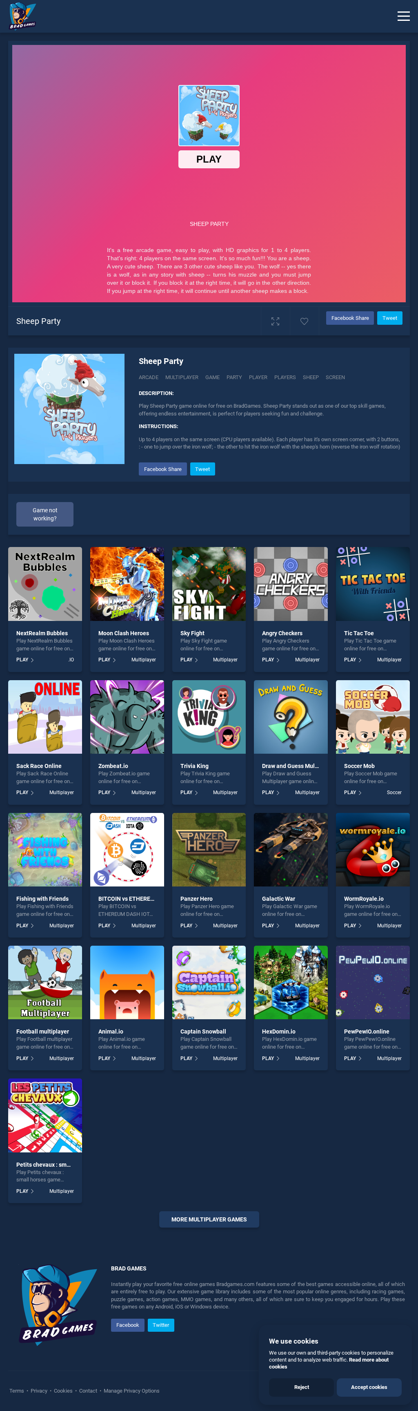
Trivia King (194, 766)
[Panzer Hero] (209, 850)
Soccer (394, 792)
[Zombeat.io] (127, 717)
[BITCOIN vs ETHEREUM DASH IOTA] (127, 850)
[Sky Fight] (209, 584)
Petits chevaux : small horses (54, 1164)
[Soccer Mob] (373, 717)
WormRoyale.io (364, 898)
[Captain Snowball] (209, 983)
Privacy (39, 1391)
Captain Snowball (203, 1031)
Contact (88, 1391)
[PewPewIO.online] (373, 983)
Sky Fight (192, 633)
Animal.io (110, 1031)
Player (258, 377)
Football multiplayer (42, 1031)
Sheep (311, 377)
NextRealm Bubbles (42, 633)
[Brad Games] (18, 16)
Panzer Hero (196, 898)
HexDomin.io (279, 1031)
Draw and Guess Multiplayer (298, 766)
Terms (17, 1391)
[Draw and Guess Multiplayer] (291, 717)
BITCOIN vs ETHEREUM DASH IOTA (143, 898)
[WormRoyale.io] (373, 850)
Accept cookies (369, 1387)
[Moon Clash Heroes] (127, 584)
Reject (301, 1387)
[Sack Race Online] (45, 717)
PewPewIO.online (366, 1031)
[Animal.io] (127, 983)
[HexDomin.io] (291, 983)
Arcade (148, 377)
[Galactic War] (291, 850)
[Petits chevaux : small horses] (45, 1115)
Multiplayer (181, 377)
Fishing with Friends (42, 898)
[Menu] (404, 16)
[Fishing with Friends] (45, 850)
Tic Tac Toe (359, 633)
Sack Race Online (39, 766)
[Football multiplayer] (45, 983)
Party (234, 377)
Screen (335, 377)
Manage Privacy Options (131, 1391)
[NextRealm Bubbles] (45, 584)
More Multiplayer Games (209, 1219)
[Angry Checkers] (291, 584)
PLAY (22, 660)
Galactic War (278, 898)
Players (285, 377)
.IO (70, 660)
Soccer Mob (359, 766)
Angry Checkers (282, 633)
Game (212, 377)
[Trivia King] (209, 717)
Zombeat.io (113, 766)
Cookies (63, 1391)
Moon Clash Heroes (123, 633)
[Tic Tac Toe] (373, 584)
